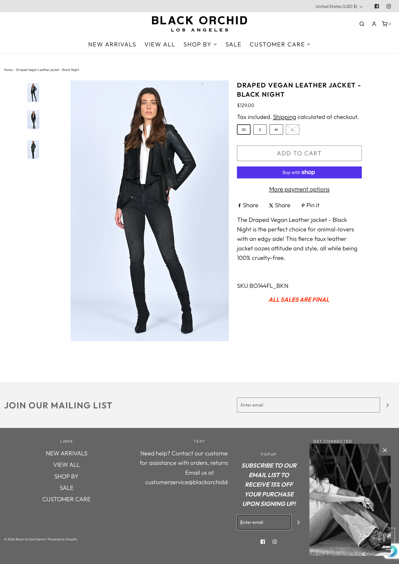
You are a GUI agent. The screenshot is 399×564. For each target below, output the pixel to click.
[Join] (387, 405)
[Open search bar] (362, 24)
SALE (234, 44)
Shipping (284, 117)
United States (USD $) (337, 6)
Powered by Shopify (62, 539)
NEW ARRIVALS (112, 44)
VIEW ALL (159, 44)
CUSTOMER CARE (66, 499)
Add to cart (299, 153)
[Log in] (374, 24)
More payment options (299, 189)
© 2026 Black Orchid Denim (24, 539)
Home (8, 70)
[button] (33, 188)
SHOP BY (66, 476)
